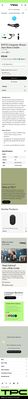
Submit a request (8, 285)
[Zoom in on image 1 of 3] (14, 22)
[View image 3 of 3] (18, 36)
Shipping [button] (4, 86)
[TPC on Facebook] (10, 383)
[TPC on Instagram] (2, 383)
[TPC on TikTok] (17, 383)
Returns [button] (4, 90)
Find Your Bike (17, 9)
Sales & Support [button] (5, 369)
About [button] (2, 366)
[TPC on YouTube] (14, 383)
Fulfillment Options (5, 70)
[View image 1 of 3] (4, 36)
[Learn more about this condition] (9, 52)
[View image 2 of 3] (11, 36)
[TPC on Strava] (6, 383)
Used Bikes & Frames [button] (6, 373)
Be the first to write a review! (14, 351)
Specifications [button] (7, 151)
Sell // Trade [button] (4, 362)
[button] (26, 9)
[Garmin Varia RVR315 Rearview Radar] (13, 219)
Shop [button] (2, 359)
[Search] (22, 5)
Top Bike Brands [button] (5, 376)
